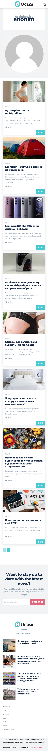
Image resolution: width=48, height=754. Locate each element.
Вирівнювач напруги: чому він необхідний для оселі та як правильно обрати (23, 285)
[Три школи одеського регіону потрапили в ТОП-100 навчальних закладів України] (9, 678)
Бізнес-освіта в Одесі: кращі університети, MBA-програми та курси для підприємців (31, 660)
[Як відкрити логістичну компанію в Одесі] (9, 645)
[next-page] (8, 550)
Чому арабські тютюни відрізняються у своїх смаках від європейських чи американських (23, 462)
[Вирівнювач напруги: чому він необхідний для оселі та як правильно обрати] (24, 263)
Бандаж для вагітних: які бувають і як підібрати (21, 343)
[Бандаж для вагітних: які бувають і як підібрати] (24, 323)
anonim (8, 127)
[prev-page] (4, 550)
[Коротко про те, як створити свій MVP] (24, 501)
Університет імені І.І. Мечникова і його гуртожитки (28, 691)
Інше (7, 107)
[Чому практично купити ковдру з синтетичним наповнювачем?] (24, 379)
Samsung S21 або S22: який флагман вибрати (22, 227)
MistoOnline (37, 747)
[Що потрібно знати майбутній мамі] (24, 91)
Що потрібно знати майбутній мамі (17, 112)
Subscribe (37, 602)
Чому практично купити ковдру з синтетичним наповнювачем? (20, 401)
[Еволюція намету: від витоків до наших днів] (24, 148)
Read (41, 132)
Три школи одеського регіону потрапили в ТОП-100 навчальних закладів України (29, 677)
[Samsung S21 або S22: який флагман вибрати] (24, 207)
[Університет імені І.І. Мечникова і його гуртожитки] (9, 693)
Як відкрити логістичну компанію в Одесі (29, 642)
